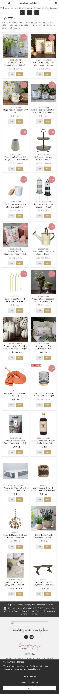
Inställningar (29, 677)
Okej (29, 688)
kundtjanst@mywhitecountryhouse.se (35, 605)
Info (11, 74)
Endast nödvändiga (29, 682)
